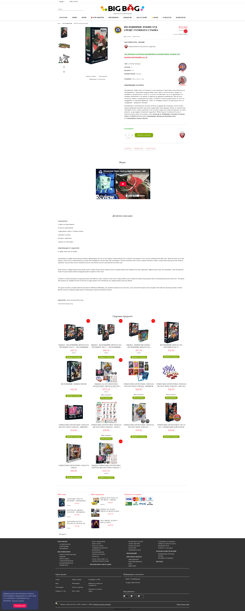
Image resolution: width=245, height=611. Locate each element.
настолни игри (150, 148)
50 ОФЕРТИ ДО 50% (65, 544)
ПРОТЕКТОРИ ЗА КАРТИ (136, 541)
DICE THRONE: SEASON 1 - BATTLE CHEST (109, 521)
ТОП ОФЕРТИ (98, 17)
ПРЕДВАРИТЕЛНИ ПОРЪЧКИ (100, 561)
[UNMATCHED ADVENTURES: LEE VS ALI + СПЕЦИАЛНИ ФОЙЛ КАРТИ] (171, 412)
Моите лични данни (183, 604)
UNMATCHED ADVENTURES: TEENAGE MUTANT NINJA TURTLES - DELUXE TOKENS (171, 385)
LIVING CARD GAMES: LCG (100, 559)
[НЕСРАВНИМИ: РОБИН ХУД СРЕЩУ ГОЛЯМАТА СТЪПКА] (96, 65)
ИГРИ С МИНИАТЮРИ (98, 541)
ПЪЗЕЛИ (160, 556)
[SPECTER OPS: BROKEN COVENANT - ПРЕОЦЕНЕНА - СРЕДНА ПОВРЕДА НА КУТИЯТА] (62, 513)
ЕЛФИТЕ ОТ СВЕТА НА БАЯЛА (167, 543)
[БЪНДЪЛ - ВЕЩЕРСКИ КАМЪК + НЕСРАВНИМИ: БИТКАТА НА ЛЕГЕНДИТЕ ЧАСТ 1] (139, 332)
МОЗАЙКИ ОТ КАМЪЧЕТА (165, 558)
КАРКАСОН (95, 556)
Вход (57, 583)
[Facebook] (178, 2)
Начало (59, 23)
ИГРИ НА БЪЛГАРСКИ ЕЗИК (81, 23)
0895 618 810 (74, 1)
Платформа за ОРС (94, 579)
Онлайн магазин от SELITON (122, 609)
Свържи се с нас (61, 591)
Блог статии (76, 591)
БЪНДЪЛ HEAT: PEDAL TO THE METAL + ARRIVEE (109, 499)
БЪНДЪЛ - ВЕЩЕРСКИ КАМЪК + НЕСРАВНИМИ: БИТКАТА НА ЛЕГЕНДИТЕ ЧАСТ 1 (138, 346)
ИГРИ (84, 17)
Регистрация (59, 587)
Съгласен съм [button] (20, 605)
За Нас (58, 579)
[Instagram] (184, 2)
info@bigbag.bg (135, 579)
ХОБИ (155, 17)
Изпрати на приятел (91, 76)
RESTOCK (159, 561)
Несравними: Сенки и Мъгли (137, 118)
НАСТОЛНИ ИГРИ (67, 23)
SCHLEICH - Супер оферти (165, 548)
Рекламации (76, 583)
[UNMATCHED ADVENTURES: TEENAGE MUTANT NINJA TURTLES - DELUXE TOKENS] (171, 371)
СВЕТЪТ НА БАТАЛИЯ (98, 554)
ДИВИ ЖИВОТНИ (134, 559)
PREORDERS (114, 17)
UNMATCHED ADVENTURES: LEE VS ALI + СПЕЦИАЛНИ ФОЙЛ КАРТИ (171, 426)
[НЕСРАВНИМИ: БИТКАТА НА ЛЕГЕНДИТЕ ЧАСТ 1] (171, 332)
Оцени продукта (103, 76)
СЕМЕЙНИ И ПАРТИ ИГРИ (100, 548)
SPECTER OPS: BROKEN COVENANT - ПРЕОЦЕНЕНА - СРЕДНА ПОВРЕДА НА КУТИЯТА (77, 511)
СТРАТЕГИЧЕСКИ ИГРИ (66, 561)
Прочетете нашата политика (102, 604)
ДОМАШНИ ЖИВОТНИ (135, 561)
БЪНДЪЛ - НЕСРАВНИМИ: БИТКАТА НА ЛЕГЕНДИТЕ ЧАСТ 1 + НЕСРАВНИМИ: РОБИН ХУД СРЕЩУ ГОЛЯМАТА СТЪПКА (74, 346)
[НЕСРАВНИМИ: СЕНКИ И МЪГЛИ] (74, 371)
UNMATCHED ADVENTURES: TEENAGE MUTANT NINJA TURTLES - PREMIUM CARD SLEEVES (139, 385)
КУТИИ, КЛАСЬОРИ (134, 546)
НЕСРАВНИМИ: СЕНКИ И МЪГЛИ (74, 384)
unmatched (128, 148)
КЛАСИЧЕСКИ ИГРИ (98, 552)
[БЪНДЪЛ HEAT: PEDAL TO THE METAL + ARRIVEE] (95, 501)
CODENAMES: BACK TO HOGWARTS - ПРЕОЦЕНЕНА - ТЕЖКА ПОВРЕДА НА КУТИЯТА (77, 500)
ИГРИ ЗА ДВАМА (64, 558)
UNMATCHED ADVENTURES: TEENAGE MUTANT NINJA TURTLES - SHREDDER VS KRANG (74, 426)
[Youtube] (137, 586)
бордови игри (138, 148)
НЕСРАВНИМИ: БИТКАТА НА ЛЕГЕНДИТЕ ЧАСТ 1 (171, 346)
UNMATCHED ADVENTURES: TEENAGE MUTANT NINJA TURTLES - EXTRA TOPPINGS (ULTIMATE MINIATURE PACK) (106, 426)
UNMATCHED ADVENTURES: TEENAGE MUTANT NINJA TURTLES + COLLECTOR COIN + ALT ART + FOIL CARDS (139, 426)
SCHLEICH (167, 17)
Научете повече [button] (18, 601)
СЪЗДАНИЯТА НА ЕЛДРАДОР (166, 541)
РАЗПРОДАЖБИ (64, 546)
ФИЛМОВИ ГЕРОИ (163, 546)
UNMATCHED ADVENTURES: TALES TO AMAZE (74, 466)
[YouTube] (186, 2)
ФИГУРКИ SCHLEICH (134, 557)
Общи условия (76, 579)
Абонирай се (63, 534)
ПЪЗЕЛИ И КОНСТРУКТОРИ (166, 551)
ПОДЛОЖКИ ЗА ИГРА (135, 550)
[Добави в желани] (186, 129)
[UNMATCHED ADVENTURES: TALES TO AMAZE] (74, 453)
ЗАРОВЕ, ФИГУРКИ (134, 543)
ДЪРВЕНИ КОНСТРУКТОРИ (166, 554)
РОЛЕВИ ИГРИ (64, 565)
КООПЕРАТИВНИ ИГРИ (66, 563)
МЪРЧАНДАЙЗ (132, 553)
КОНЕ (130, 564)
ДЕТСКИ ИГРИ (96, 550)
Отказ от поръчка (77, 587)
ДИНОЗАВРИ (132, 566)
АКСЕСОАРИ (141, 17)
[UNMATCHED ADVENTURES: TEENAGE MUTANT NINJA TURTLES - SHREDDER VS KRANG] (74, 412)
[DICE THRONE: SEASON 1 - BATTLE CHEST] (95, 524)
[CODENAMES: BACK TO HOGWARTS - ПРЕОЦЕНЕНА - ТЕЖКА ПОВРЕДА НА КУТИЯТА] (62, 502)
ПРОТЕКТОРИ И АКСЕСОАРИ (100, 564)
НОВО (74, 17)
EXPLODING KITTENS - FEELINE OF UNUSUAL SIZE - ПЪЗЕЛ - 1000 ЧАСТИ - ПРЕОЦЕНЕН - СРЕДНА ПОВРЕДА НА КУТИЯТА (77, 522)
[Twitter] (181, 2)
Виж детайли (106, 398)
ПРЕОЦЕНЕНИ (64, 548)
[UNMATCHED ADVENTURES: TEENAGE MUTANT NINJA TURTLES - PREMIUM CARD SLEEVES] (139, 371)
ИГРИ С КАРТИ (96, 543)
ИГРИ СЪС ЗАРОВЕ (97, 546)
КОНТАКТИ (180, 17)
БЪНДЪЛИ (127, 17)
